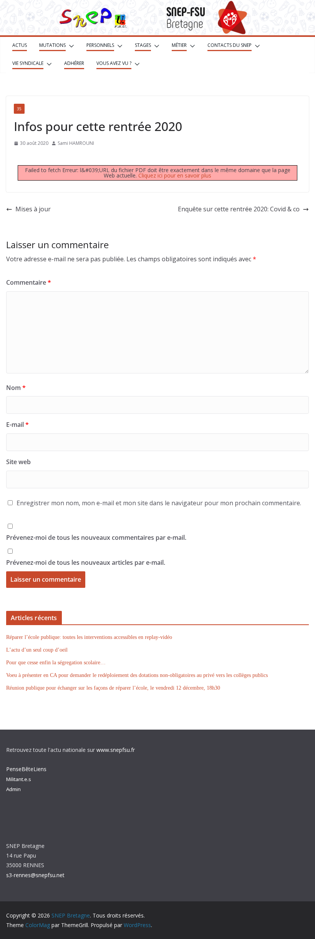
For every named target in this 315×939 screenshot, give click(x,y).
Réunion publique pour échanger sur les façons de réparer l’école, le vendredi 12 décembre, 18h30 (113, 688)
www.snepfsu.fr (115, 749)
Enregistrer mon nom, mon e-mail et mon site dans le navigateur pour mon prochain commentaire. (159, 503)
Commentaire (28, 282)
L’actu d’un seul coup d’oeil (37, 650)
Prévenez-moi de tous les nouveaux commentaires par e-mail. (96, 537)
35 (19, 108)
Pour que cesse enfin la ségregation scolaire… (56, 662)
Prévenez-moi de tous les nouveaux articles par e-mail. (85, 562)
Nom (16, 387)
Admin (13, 789)
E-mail (17, 424)
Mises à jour (33, 209)
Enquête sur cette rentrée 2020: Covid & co (239, 209)
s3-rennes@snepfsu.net (35, 875)
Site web (18, 462)
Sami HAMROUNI (76, 143)
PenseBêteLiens (26, 769)
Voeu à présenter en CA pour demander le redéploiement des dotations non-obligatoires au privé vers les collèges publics (137, 675)
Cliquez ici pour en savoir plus (174, 175)
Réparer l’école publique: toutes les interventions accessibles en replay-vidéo (89, 637)
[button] (70, 46)
